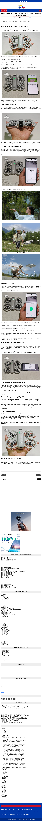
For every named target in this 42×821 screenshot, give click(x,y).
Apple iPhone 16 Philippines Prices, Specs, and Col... (13, 760)
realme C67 (3, 628)
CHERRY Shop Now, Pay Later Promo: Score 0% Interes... (14, 767)
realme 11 (3, 642)
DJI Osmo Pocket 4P (5, 650)
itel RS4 (2, 618)
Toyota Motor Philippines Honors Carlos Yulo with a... (13, 753)
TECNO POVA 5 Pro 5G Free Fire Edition (9, 636)
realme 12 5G (3, 621)
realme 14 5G (3, 605)
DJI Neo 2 (3, 653)
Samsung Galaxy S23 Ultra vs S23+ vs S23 (9, 720)
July (4, 769)
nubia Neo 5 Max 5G (5, 594)
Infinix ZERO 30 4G (4, 644)
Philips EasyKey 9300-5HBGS (7, 585)
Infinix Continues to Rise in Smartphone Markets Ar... (13, 745)
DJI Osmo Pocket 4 (4, 651)
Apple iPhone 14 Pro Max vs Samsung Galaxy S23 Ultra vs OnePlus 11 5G (15, 718)
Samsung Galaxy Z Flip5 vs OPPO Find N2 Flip (10, 719)
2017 (3, 786)
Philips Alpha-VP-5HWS (5, 586)
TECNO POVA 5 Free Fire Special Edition (9, 638)
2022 (3, 780)
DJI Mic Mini (3, 661)
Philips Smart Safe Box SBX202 (7, 566)
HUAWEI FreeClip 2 (5, 652)
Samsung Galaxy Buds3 (5, 660)
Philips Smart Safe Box (5, 576)
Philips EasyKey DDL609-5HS (7, 569)
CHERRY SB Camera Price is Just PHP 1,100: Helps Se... (14, 763)
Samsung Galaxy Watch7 (6, 659)
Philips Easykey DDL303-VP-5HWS (8, 579)
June (4, 771)
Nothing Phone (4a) (4, 597)
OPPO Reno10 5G (4, 631)
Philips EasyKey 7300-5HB (6, 578)
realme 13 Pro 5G (4, 610)
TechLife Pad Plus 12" (5, 656)
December (5, 732)
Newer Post (3, 474)
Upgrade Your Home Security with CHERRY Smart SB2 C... (14, 740)
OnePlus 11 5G (4, 632)
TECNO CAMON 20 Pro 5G (6, 640)
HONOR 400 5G (4, 604)
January (5, 777)
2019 (3, 783)
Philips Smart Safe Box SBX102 (7, 560)
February (5, 776)
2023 (3, 778)
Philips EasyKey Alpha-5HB (6, 574)
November (5, 733)
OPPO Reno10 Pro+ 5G (5, 630)
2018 (3, 785)
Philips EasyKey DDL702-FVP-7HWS (8, 559)
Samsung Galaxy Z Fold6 (6, 612)
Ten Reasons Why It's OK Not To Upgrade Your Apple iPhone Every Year (15, 715)
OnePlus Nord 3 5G (4, 633)
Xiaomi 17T (3, 595)
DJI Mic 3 (2, 654)
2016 (3, 787)
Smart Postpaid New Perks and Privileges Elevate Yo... (13, 748)
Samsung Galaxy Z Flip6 (5, 613)
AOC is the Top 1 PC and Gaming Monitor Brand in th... (13, 751)
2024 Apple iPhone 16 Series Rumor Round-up (10, 713)
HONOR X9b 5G (4, 627)
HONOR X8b (3, 625)
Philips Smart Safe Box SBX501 (7, 557)
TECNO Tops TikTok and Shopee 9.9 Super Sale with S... (14, 737)
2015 (3, 789)
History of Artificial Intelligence (6, 709)
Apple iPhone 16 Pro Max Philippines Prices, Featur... (13, 758)
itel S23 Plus (3, 622)
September (5, 736)
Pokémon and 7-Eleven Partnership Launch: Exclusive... (14, 754)
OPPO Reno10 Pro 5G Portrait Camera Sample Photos (11, 722)
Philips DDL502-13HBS (5, 558)
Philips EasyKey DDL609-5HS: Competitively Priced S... (14, 746)
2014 (3, 790)
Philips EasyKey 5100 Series (6, 583)
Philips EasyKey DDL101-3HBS (7, 565)
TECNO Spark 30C (4, 607)
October (5, 735)
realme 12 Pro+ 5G (4, 623)
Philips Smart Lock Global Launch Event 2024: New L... (13, 749)
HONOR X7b (3, 624)
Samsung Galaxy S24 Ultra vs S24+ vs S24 (9, 716)
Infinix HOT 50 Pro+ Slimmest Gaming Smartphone (11, 609)
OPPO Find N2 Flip (4, 721)
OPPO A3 (3, 611)
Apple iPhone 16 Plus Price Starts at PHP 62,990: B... (13, 759)
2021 (3, 781)
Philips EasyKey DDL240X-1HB (7, 567)
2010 (3, 795)
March (4, 774)
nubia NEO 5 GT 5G (5, 598)
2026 (3, 728)
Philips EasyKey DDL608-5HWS (7, 575)
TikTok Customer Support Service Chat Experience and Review (13, 708)
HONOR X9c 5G (4, 606)
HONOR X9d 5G (4, 600)
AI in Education (4, 712)
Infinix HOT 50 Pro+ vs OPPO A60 (7, 608)
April (4, 773)
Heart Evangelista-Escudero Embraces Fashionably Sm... (14, 739)
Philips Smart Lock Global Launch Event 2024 (10, 568)
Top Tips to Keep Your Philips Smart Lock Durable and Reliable (13, 571)
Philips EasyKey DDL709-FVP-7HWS (8, 587)
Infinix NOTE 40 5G (4, 616)
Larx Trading (3, 588)
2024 (3, 731)
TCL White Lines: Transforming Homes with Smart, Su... (13, 750)
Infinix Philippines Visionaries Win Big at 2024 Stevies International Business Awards (17, 706)
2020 (3, 782)
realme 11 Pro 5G (4, 641)
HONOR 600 (3, 596)
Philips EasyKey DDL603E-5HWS (7, 582)
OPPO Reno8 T (4, 635)
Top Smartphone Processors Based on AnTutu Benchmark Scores (13, 717)
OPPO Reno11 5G (4, 626)
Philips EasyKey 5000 (5, 570)
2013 (3, 791)
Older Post (39, 474)
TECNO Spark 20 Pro (5, 639)
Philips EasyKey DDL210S (6, 584)
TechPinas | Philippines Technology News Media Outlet (24, 819)
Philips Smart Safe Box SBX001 (7, 573)
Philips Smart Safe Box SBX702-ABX (8, 572)
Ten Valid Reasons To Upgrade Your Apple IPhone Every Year (13, 714)
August (4, 768)
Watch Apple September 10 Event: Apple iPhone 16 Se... (14, 762)
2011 (3, 794)
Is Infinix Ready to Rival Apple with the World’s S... (12, 741)
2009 (3, 796)
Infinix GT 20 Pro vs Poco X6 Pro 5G (8, 614)
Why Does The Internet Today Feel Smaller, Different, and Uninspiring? (14, 707)
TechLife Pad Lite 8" (5, 655)
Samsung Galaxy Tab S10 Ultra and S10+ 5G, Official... (13, 742)
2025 (3, 730)
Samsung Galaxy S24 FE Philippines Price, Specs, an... (14, 744)
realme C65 (3, 615)
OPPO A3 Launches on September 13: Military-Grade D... (14, 764)
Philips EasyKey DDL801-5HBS (7, 561)
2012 (3, 792)
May (4, 772)
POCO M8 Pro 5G (4, 599)
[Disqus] (21, 495)
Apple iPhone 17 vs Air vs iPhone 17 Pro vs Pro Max (11, 705)
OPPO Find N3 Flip (4, 629)
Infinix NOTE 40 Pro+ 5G (5, 617)
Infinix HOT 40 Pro (4, 643)
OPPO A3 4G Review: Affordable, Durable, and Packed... (14, 755)
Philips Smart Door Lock (5, 577)
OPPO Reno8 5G (4, 634)
